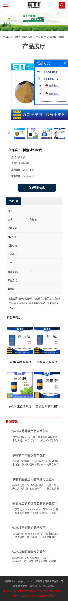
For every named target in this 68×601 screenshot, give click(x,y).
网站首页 (27, 37)
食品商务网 (48, 586)
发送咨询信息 (37, 187)
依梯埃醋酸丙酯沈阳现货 (29, 552)
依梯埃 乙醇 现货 (47, 362)
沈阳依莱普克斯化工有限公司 (48, 581)
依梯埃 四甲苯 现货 (47, 406)
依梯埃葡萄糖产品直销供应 (30, 431)
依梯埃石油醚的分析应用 (29, 527)
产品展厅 (41, 37)
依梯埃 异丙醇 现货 (19, 362)
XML (15, 586)
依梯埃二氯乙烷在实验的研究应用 (35, 503)
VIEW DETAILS (46, 447)
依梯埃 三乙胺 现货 (19, 406)
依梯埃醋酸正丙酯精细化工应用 (33, 479)
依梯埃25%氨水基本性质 (29, 455)
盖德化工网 (35, 586)
